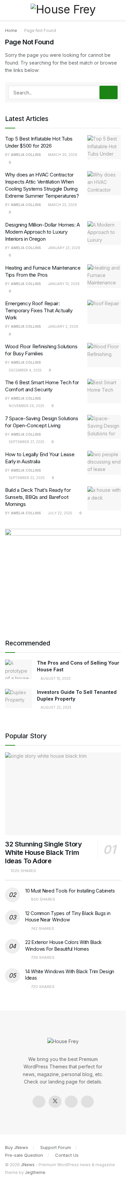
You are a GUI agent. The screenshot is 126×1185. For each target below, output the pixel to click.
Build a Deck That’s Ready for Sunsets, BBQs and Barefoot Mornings (38, 497)
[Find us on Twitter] (55, 1102)
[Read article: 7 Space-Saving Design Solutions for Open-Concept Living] (104, 427)
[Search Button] (118, 10)
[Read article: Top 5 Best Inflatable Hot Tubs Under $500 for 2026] (104, 147)
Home (11, 30)
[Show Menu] (8, 10)
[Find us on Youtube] (87, 1102)
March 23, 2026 (62, 205)
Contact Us (67, 1155)
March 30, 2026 (62, 155)
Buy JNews (16, 1147)
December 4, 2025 (25, 370)
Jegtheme (35, 1172)
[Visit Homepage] (63, 10)
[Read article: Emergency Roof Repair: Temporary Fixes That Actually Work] (104, 312)
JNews (28, 1164)
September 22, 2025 (26, 478)
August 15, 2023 (55, 678)
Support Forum (55, 1147)
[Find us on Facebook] (39, 1102)
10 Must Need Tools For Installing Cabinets (70, 891)
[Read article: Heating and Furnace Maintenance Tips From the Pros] (104, 276)
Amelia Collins (26, 155)
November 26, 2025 (26, 406)
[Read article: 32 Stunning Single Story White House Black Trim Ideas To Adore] (63, 793)
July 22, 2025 (59, 513)
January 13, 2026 (63, 284)
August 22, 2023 (55, 707)
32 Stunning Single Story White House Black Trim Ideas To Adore (43, 852)
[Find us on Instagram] (71, 1102)
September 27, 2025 (26, 442)
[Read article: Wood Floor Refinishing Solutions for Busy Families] (104, 355)
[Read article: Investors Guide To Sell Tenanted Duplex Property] (18, 698)
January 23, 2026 (63, 248)
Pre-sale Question (24, 1155)
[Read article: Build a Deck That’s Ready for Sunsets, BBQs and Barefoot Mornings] (104, 498)
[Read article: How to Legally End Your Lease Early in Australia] (104, 463)
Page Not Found (40, 30)
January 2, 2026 (62, 326)
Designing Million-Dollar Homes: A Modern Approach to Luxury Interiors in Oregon (42, 232)
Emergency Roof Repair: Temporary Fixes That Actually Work (38, 310)
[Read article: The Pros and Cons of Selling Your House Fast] (18, 669)
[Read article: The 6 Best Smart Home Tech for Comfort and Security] (104, 391)
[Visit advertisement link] (63, 577)
